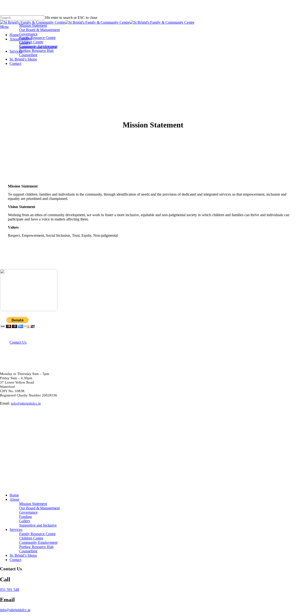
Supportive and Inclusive (38, 525)
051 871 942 (9, 442)
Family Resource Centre (37, 534)
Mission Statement (33, 504)
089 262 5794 (10, 458)
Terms (97, 485)
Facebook (8, 420)
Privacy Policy (79, 485)
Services (16, 530)
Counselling (28, 551)
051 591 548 (9, 429)
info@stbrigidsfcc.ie (15, 610)
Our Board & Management (39, 508)
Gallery (24, 521)
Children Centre (31, 538)
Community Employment (38, 542)
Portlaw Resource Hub (36, 547)
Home (14, 495)
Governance (28, 512)
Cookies (111, 485)
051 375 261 (9, 416)
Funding (25, 517)
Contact (15, 560)
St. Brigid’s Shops (23, 555)
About (14, 499)
